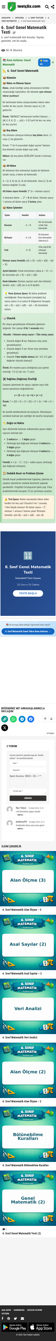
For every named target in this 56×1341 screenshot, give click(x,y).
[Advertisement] (28, 669)
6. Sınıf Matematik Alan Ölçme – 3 (21, 909)
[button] (3, 7)
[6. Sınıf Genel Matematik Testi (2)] (28, 1198)
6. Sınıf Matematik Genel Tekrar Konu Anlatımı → (28, 631)
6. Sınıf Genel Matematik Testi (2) (21, 1233)
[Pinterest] (8, 1318)
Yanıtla (20, 815)
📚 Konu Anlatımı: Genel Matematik (28, 62)
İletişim (5, 1313)
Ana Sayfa (6, 1310)
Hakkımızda (19, 1310)
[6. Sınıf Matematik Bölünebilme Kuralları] (28, 1134)
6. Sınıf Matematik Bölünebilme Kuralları (25, 1165)
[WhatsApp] (13, 719)
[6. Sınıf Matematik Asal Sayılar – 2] (28, 942)
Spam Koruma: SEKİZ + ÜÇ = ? (25, 776)
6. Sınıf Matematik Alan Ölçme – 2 (21, 1101)
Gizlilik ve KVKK (34, 1310)
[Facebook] (30, 719)
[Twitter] (4, 727)
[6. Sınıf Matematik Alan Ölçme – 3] (28, 878)
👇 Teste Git (44, 62)
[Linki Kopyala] (14, 32)
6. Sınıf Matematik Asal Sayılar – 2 (22, 973)
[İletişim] (22, 1318)
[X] (15, 1318)
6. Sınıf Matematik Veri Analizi (19, 1037)
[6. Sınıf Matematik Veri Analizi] (28, 1006)
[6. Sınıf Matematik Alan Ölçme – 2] (28, 1070)
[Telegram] (22, 719)
